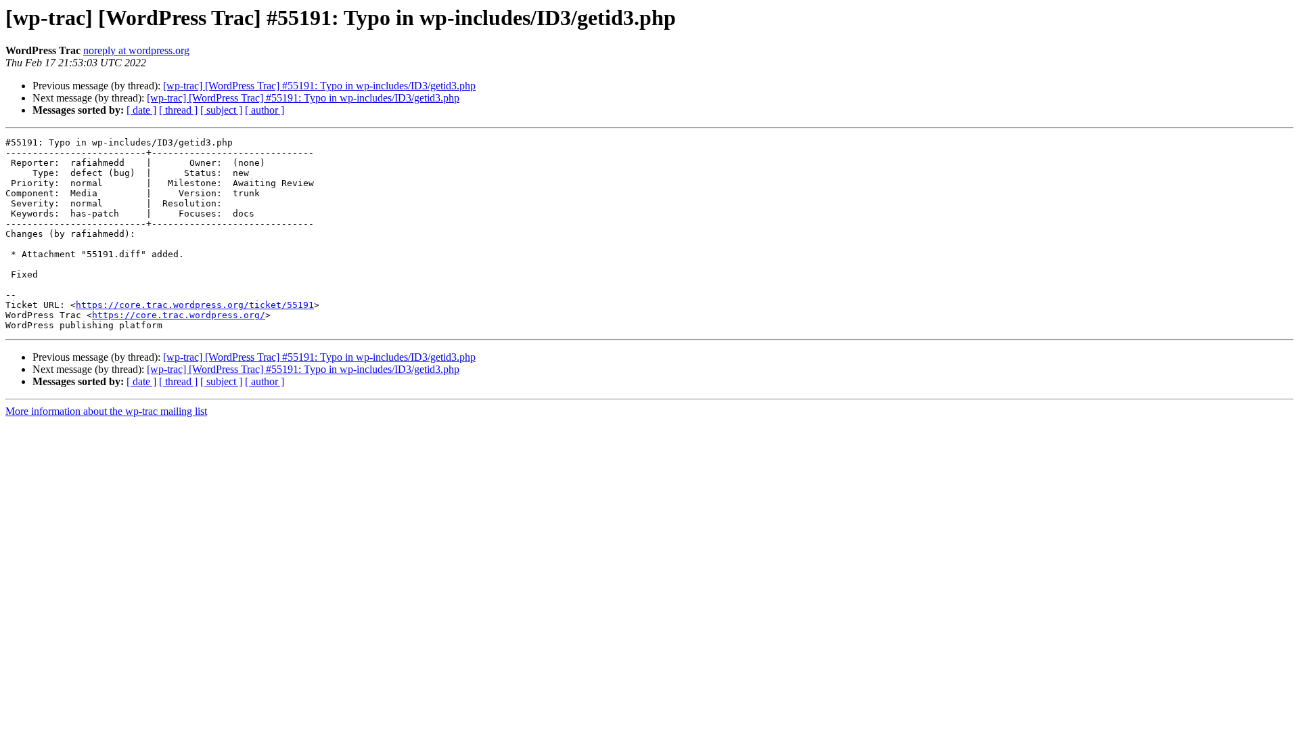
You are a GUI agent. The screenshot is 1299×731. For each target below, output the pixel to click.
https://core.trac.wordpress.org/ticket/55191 (195, 305)
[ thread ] (178, 110)
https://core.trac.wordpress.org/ (178, 315)
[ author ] (264, 110)
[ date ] (141, 110)
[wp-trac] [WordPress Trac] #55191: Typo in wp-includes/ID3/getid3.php (319, 85)
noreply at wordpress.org (136, 50)
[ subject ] (221, 110)
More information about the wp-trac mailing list (106, 411)
